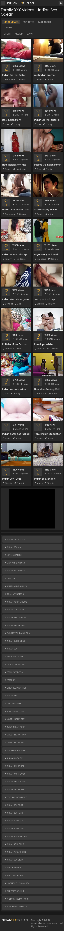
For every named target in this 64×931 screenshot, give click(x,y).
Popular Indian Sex (16, 797)
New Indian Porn (15, 711)
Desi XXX (10, 578)
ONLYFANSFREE (13, 703)
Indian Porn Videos (16, 601)
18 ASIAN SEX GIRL (14, 758)
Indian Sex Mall (14, 547)
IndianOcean (20, 3)
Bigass (40, 303)
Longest (9, 27)
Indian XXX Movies (15, 773)
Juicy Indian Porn (15, 726)
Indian (51, 79)
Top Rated (28, 22)
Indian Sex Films (14, 812)
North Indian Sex (15, 719)
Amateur (41, 258)
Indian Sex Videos (15, 609)
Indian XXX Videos (15, 625)
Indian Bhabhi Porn (16, 836)
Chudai (20, 483)
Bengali (9, 303)
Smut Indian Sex (14, 656)
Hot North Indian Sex (17, 883)
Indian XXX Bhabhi (15, 789)
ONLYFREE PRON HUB (16, 687)
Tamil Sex (11, 680)
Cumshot (54, 348)
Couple (23, 214)
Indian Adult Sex (15, 844)
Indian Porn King (15, 828)
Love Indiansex (14, 555)
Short (7, 33)
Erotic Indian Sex (15, 562)
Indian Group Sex (15, 539)
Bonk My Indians (15, 594)
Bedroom (10, 79)
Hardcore (21, 169)
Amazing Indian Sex (16, 586)
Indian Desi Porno (16, 640)
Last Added (44, 22)
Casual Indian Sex (15, 664)
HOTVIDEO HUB (13, 867)
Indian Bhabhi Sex (15, 570)
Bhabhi (53, 393)
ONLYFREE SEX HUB (15, 891)
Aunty (40, 483)
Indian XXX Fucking (16, 781)
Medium (19, 33)
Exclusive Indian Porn (18, 633)
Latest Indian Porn (16, 734)
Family (22, 79)
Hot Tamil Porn (14, 875)
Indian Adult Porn (16, 851)
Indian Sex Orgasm (16, 617)
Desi (7, 124)
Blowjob (41, 348)
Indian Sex (11, 648)
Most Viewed (11, 22)
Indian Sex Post (14, 805)
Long (30, 33)
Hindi (18, 348)
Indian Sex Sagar (15, 766)
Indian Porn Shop (15, 820)
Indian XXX (11, 695)
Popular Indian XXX (16, 906)
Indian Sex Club (14, 859)
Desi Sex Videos (14, 672)
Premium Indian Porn (17, 898)
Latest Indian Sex (15, 742)
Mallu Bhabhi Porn (16, 750)
